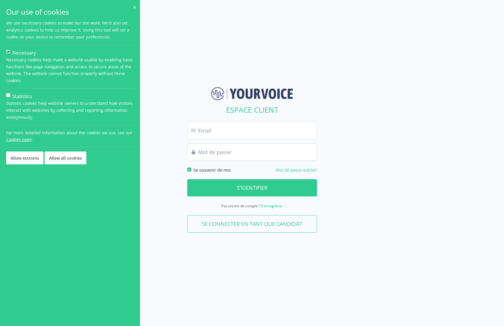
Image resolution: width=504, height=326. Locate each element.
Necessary (24, 52)
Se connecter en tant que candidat (252, 223)
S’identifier (252, 187)
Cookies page (19, 139)
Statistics (22, 96)
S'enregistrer (272, 205)
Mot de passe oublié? (296, 170)
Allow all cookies (65, 158)
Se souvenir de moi (212, 170)
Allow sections (24, 158)
